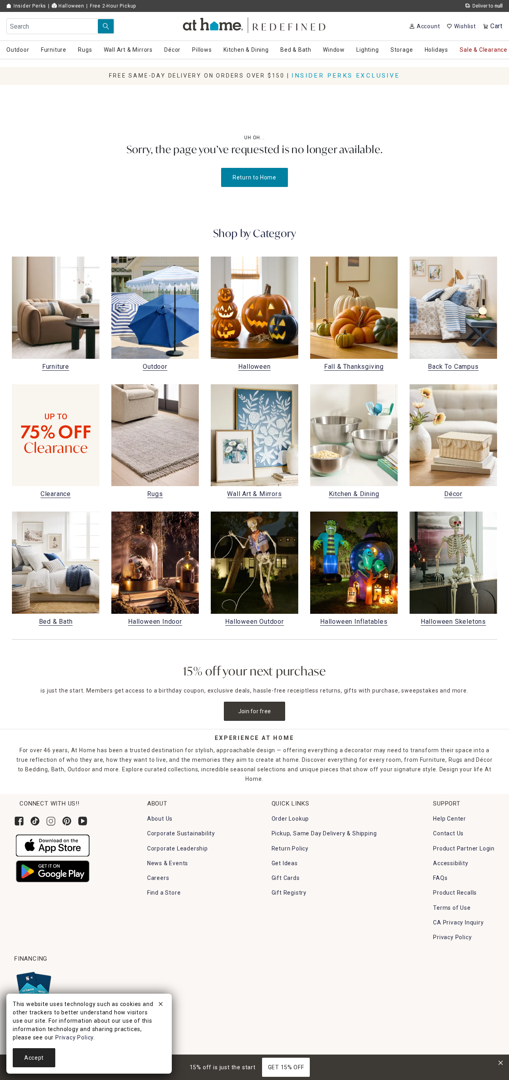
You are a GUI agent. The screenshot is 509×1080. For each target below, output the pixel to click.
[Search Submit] (106, 26)
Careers (158, 878)
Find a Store (164, 892)
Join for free (254, 711)
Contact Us (448, 833)
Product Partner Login (464, 848)
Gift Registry (289, 892)
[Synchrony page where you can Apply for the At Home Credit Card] (33, 986)
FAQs (440, 878)
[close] (160, 1005)
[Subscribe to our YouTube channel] (83, 821)
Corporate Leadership (177, 848)
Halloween (70, 6)
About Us (160, 818)
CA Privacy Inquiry (458, 922)
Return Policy (290, 848)
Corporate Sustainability (181, 833)
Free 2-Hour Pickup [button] (113, 6)
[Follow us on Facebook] (19, 821)
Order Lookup (290, 818)
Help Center (449, 818)
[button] (254, 24)
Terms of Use (452, 908)
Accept (34, 1058)
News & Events (167, 863)
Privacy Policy (452, 937)
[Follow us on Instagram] (51, 821)
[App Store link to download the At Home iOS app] (52, 845)
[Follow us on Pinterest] (67, 821)
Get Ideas (285, 863)
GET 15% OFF (286, 1067)
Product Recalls (455, 892)
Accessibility (450, 863)
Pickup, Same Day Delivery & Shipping (324, 833)
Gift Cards (286, 878)
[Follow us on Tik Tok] (35, 821)
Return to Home (254, 177)
